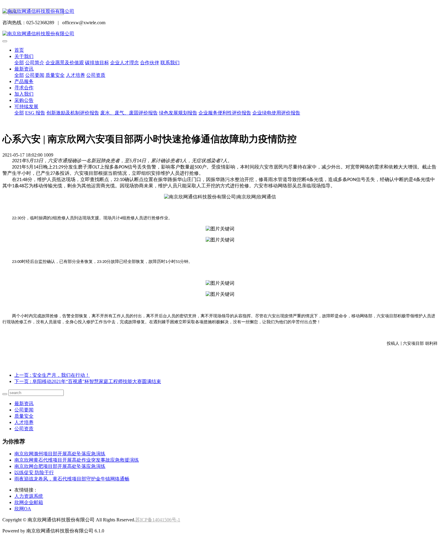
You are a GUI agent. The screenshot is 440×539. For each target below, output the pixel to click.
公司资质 (95, 75)
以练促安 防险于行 (34, 472)
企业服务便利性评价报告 (224, 112)
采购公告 (24, 100)
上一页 (52, 375)
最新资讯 (24, 68)
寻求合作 (24, 87)
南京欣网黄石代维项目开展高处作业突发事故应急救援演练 (76, 460)
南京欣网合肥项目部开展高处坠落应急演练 (59, 466)
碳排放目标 (97, 62)
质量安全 (55, 75)
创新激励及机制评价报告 (72, 112)
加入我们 (24, 94)
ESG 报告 (35, 112)
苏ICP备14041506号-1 (157, 519)
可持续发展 (26, 106)
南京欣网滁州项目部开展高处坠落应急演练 (59, 453)
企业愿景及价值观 (64, 62)
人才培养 (75, 75)
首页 (19, 50)
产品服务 (24, 81)
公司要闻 (34, 75)
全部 (19, 62)
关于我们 (24, 56)
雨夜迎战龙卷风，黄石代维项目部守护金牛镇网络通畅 (71, 478)
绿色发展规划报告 (178, 112)
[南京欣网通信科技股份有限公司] (220, 11)
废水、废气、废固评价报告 (129, 112)
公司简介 (34, 62)
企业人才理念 (124, 62)
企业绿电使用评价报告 (276, 112)
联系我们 (170, 62)
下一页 (87, 381)
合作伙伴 (149, 62)
